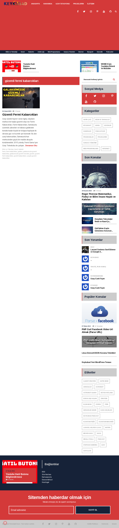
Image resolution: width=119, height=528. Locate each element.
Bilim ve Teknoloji (11, 52)
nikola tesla (88, 439)
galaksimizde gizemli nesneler (19, 154)
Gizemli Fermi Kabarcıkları (20, 114)
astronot (99, 387)
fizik (106, 404)
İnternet (81, 52)
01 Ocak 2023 (6, 111)
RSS (43, 472)
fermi (4, 151)
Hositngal (45, 482)
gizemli (32, 154)
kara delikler (106, 410)
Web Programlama (54, 52)
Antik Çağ (41, 52)
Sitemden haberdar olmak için (59, 497)
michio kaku (88, 433)
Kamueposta (47, 477)
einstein (104, 398)
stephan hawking (90, 445)
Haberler (31, 52)
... (91, 260)
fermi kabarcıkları (11, 151)
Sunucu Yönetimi (69, 52)
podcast (101, 439)
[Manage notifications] (5, 523)
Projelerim (102, 137)
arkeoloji (87, 387)
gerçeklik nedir (89, 410)
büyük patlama (107, 393)
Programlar (88, 137)
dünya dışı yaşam (90, 398)
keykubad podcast (91, 416)
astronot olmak (90, 393)
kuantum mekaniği (106, 422)
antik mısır (104, 381)
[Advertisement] (59, 32)
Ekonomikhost (47, 480)
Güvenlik (100, 52)
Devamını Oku (31, 145)
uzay (103, 445)
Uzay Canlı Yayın (98, 279)
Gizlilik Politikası (92, 524)
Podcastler (109, 52)
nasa (99, 433)
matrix (107, 427)
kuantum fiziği (89, 422)
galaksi (20, 151)
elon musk (87, 404)
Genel (23, 52)
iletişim (114, 524)
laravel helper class (92, 427)
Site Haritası (46, 474)
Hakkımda (105, 524)
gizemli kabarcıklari (20, 156)
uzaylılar (87, 451)
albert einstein (89, 381)
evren (98, 404)
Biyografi (90, 52)
